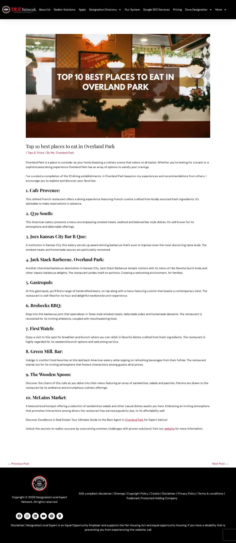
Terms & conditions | (211, 493)
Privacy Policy (187, 493)
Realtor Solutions (64, 9)
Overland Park (134, 420)
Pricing (177, 9)
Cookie (155, 493)
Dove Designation (196, 9)
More (218, 9)
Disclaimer (169, 493)
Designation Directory (103, 9)
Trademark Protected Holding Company (151, 498)
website (169, 428)
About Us (45, 9)
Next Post (220, 464)
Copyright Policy (137, 493)
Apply (82, 9)
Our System (132, 9)
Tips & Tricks (36, 153)
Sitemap (119, 493)
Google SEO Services (156, 9)
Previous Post (18, 464)
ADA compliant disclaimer (95, 493)
